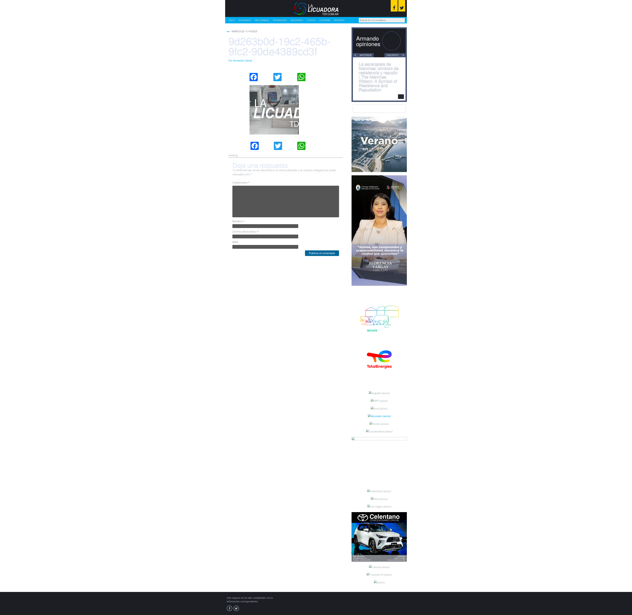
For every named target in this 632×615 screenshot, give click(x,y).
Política (311, 20)
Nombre (238, 221)
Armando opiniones (368, 41)
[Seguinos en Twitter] (401, 6)
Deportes (339, 20)
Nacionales (245, 20)
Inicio (232, 20)
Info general (262, 20)
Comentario (241, 182)
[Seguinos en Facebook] (394, 6)
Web (235, 242)
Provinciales (280, 20)
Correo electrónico (245, 231)
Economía (324, 20)
